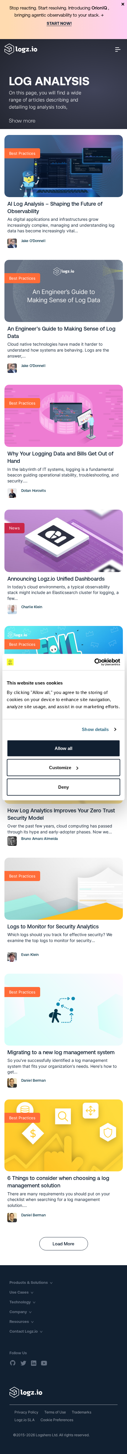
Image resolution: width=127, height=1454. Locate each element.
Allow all (63, 748)
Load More (63, 1243)
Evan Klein (30, 955)
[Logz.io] (63, 1392)
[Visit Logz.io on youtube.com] (44, 1363)
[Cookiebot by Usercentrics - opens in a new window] (94, 662)
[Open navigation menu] (118, 49)
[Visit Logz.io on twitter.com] (23, 1363)
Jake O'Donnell (33, 241)
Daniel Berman (33, 1080)
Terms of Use (55, 1412)
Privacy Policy (26, 1412)
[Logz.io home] (20, 49)
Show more (22, 120)
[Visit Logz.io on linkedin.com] (33, 1363)
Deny (63, 786)
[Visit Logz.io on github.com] (13, 1363)
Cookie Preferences (56, 1420)
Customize (60, 767)
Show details (95, 729)
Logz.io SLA (24, 1420)
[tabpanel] (63, 19)
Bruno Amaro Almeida (39, 839)
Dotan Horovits (33, 491)
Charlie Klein (32, 607)
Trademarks (81, 1412)
